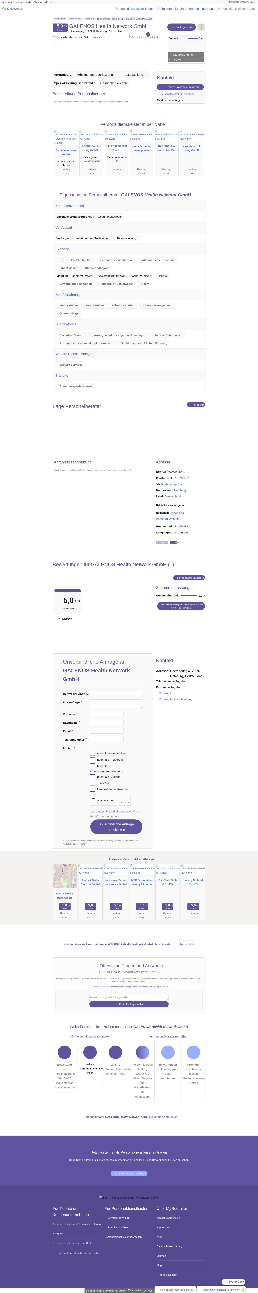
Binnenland (176, 513)
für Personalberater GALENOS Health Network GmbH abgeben (64, 1076)
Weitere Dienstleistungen (74, 354)
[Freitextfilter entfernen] (249, 8)
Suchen (254, 9)
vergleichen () (223, 1289)
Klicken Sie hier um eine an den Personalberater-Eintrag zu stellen (130, 987)
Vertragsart (63, 227)
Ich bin (68, 748)
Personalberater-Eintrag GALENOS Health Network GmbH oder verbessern (143, 1080)
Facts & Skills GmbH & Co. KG (90, 882)
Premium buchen (118, 1227)
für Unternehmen (187, 8)
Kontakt (174, 543)
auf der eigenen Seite (168, 1071)
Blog (159, 1265)
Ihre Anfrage (71, 702)
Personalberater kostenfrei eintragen (130, 1173)
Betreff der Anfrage (76, 694)
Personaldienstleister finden (134, 8)
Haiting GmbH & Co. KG (193, 882)
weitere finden (91, 1068)
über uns (208, 8)
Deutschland (173, 496)
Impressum (163, 1227)
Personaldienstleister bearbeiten (123, 1236)
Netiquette (58, 1233)
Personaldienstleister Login (242, 2)
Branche (61, 375)
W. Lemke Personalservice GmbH (116, 882)
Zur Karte (165, 693)
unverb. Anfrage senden (181, 27)
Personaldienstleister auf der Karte (72, 1243)
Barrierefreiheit (235, 1282)
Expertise (62, 249)
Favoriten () (177, 1289)
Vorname (69, 714)
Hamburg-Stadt (174, 484)
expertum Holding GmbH (192, 148)
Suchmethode (65, 324)
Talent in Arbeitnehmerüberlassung (106, 768)
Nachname (70, 722)
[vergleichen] (57, 45)
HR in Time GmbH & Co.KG (168, 882)
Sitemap (161, 1255)
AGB (159, 1236)
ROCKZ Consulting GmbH (91, 148)
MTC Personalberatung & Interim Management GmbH (142, 883)
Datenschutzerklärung (109, 811)
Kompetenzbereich (69, 206)
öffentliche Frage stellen (130, 1004)
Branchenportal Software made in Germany (106, 1291)
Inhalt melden (187, 944)
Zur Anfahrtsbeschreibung (175, 699)
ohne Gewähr (162, 944)
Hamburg (180, 490)
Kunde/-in (103, 783)
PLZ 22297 (181, 478)
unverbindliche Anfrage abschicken (116, 827)
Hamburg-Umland (167, 518)
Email (67, 731)
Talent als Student (108, 776)
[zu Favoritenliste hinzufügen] (57, 39)
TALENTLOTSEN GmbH (116, 148)
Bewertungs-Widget (119, 1217)
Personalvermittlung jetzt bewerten (182, 606)
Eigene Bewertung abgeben (190, 578)
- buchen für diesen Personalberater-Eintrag (194, 1074)
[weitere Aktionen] (201, 27)
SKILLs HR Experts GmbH (65, 895)
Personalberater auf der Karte (177, 93)
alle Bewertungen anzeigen (182, 57)
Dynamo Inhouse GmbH (66, 152)
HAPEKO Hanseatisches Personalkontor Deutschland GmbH (166, 149)
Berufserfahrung (67, 294)
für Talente (164, 8)
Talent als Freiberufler (111, 759)
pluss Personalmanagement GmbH (141, 149)
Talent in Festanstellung (112, 753)
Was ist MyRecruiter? (169, 1217)
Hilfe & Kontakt (168, 1274)
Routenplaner (197, 405)
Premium (199, 127)
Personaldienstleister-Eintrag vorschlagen (77, 1224)
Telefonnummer (74, 739)
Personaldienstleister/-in (112, 789)
